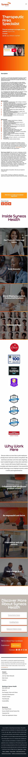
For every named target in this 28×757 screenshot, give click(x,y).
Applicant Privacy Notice (6, 753)
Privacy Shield (12, 751)
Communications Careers (14, 615)
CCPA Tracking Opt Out (20, 751)
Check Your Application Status (9, 715)
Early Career (5, 678)
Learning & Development (8, 694)
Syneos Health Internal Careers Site (10, 711)
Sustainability (5, 701)
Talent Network (19, 147)
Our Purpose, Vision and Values (10, 692)
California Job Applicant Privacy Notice (19, 753)
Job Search (4, 673)
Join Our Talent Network (8, 675)
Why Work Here (6, 688)
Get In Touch (15, 645)
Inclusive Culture (6, 696)
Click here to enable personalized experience (14, 195)
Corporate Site (5, 713)
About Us (4, 690)
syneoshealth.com (4, 667)
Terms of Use (20, 749)
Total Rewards (5, 698)
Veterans (4, 680)
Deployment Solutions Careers (14, 629)
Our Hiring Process (6, 709)
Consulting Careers (14, 622)
